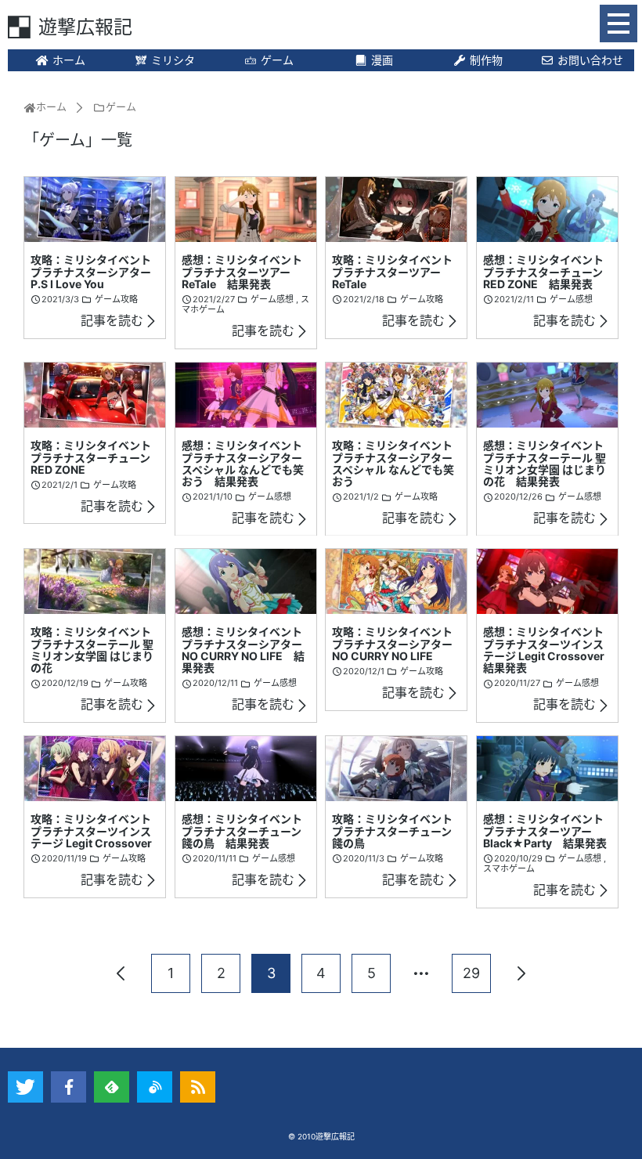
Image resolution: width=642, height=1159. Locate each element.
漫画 (382, 60)
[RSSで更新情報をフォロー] (197, 1087)
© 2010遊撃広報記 (321, 1136)
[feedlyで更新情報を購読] (111, 1087)
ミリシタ (173, 60)
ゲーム (277, 60)
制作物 (486, 60)
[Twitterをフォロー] (25, 1087)
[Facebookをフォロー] (68, 1087)
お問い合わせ (590, 60)
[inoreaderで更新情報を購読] (154, 1087)
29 (471, 973)
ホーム (68, 60)
